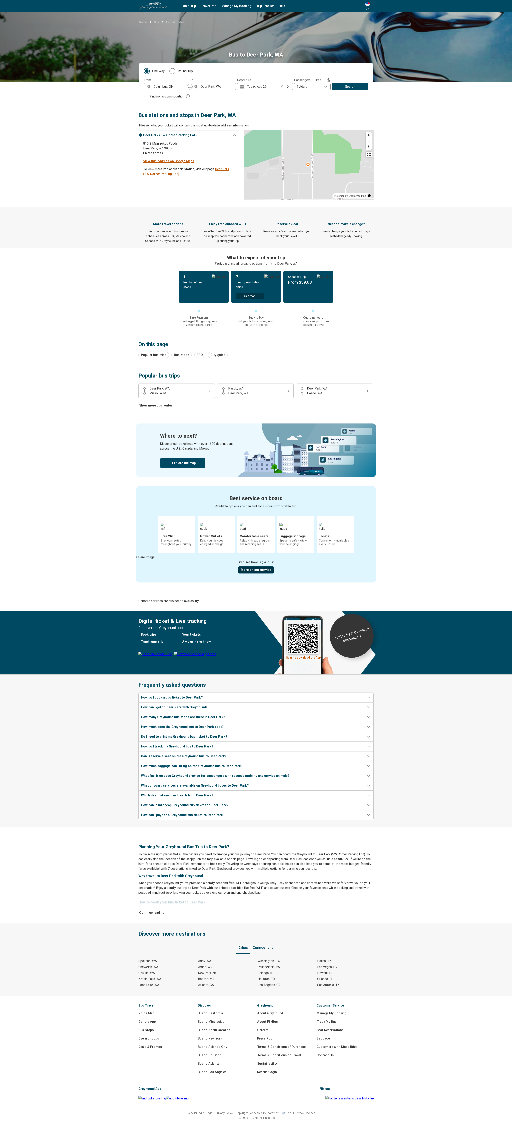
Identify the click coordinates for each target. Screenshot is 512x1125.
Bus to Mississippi (211, 1022)
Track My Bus (327, 1022)
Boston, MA (206, 979)
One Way (158, 71)
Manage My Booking (332, 1013)
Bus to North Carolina (214, 1030)
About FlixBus (267, 1022)
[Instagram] (321, 1098)
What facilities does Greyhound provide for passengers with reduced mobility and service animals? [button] (215, 776)
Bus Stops (146, 1030)
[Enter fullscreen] (369, 154)
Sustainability (267, 1063)
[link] (256, 450)
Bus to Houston (209, 1055)
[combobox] (170, 86)
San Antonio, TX (328, 985)
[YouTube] (322, 1098)
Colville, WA (146, 973)
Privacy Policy (224, 1113)
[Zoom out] (369, 141)
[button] (188, 135)
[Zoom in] (369, 135)
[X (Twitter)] (324, 1098)
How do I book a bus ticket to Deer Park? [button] (172, 697)
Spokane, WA (147, 961)
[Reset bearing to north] (369, 147)
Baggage (323, 1038)
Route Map (146, 1013)
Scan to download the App (303, 657)
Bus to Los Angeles (212, 1072)
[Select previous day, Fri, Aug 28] (281, 86)
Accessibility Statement (264, 1113)
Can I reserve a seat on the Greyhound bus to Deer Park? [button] (184, 756)
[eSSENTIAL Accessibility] (350, 1098)
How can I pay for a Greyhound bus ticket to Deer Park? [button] (183, 815)
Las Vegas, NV (327, 967)
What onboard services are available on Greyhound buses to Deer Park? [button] (195, 785)
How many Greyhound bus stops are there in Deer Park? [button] (183, 717)
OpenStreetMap (357, 195)
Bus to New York (210, 1038)
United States (175, 22)
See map (249, 296)
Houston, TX (266, 979)
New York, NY (207, 973)
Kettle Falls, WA (149, 979)
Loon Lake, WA (148, 985)
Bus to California (210, 1013)
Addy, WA (204, 961)
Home (143, 22)
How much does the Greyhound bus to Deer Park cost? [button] (182, 727)
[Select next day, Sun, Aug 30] (287, 86)
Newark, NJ (325, 973)
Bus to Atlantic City (212, 1047)
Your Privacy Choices (301, 1113)
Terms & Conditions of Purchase (281, 1047)
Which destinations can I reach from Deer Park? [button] (177, 795)
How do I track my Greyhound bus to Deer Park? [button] (177, 746)
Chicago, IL (265, 973)
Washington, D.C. (269, 961)
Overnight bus (148, 1038)
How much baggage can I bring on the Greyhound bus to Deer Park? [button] (192, 766)
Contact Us (325, 1055)
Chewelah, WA (148, 967)
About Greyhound (270, 1013)
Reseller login (267, 1072)
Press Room (266, 1038)
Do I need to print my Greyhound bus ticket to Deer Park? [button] (184, 736)
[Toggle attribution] (369, 195)
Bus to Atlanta (209, 1063)
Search (350, 86)
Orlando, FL (325, 979)
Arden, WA (205, 967)
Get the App (147, 1022)
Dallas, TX (324, 961)
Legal (209, 1113)
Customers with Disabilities (337, 1047)
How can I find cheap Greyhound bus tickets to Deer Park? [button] (184, 805)
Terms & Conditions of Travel (279, 1055)
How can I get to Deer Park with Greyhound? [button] (174, 707)
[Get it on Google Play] (152, 1098)
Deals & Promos (150, 1047)
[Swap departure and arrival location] (190, 86)
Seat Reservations (330, 1030)
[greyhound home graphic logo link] (153, 6)
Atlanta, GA (206, 985)
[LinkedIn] (323, 1098)
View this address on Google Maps (168, 161)
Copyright (242, 1113)
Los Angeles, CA (269, 985)
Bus (156, 22)
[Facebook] (320, 1098)
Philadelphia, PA (269, 967)
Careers (263, 1030)
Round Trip (185, 71)
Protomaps (340, 195)
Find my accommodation (167, 96)
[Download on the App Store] (177, 1098)
